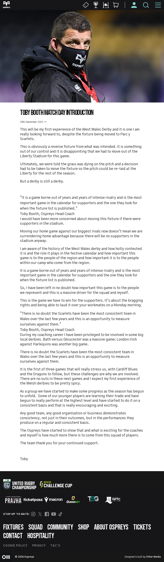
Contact (13, 536)
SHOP (83, 527)
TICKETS (142, 527)
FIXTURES (13, 527)
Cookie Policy (15, 545)
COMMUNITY (60, 527)
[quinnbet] (73, 499)
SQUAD (35, 527)
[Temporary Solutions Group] (93, 500)
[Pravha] (13, 500)
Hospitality (40, 536)
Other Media (153, 557)
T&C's (55, 545)
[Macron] (53, 499)
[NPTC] (113, 499)
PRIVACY (39, 545)
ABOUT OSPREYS (111, 527)
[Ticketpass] (33, 500)
